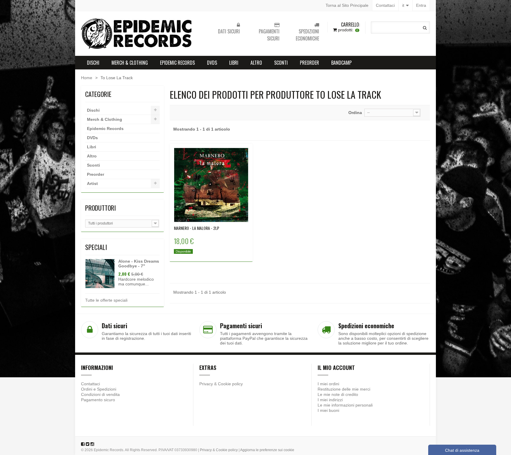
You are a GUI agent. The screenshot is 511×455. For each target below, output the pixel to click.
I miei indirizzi (330, 399)
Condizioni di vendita (100, 394)
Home (86, 77)
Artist (92, 183)
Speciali (96, 247)
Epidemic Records (177, 62)
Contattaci (385, 5)
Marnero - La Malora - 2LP (196, 228)
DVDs (212, 62)
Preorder (309, 62)
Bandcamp (341, 62)
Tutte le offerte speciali (106, 300)
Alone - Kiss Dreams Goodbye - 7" (138, 263)
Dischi (93, 62)
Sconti (281, 62)
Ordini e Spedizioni (98, 389)
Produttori (100, 207)
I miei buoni (328, 410)
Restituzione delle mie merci (344, 389)
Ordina (355, 112)
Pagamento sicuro (98, 399)
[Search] (425, 28)
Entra (421, 5)
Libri (233, 62)
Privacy (206, 383)
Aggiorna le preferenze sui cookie (267, 450)
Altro (256, 62)
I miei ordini (328, 383)
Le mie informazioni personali (345, 405)
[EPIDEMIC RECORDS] (137, 33)
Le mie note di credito (338, 394)
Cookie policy (230, 383)
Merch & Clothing (129, 62)
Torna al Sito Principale (347, 5)
